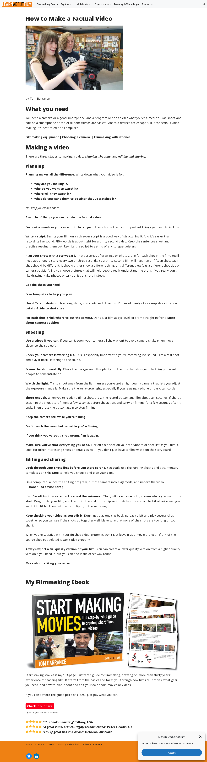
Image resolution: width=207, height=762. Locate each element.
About (29, 744)
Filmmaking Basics (47, 4)
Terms (51, 744)
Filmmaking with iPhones (112, 137)
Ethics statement (92, 744)
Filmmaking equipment (42, 137)
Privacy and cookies (69, 744)
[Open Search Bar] (204, 4)
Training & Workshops (126, 4)
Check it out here (39, 706)
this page (52, 473)
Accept (171, 752)
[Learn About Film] (18, 4)
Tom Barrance (40, 98)
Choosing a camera (76, 137)
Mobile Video (84, 4)
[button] (200, 736)
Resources (147, 4)
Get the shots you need (43, 285)
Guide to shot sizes (50, 308)
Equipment (67, 4)
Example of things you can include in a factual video (63, 217)
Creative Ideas (102, 4)
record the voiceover (86, 496)
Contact (39, 744)
